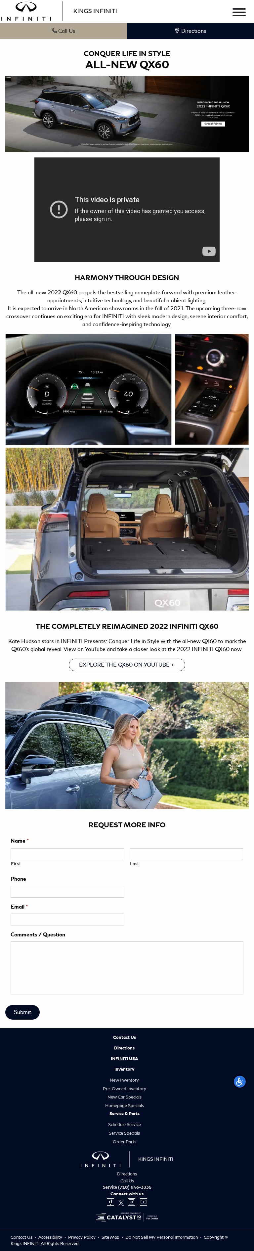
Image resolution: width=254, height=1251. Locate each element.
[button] (239, 1081)
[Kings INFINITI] (59, 10)
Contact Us (124, 1037)
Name (20, 841)
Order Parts (124, 1141)
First (16, 863)
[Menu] (239, 13)
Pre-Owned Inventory (124, 1088)
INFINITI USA (124, 1058)
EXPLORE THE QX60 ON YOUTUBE (124, 665)
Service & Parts (124, 1113)
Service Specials (124, 1133)
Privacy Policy (82, 1237)
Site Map (111, 1237)
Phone (18, 879)
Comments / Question (38, 934)
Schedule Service (124, 1124)
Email (19, 907)
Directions (124, 1048)
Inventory (124, 1069)
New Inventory (124, 1080)
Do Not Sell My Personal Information (162, 1237)
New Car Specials (124, 1097)
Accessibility (50, 1237)
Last (135, 863)
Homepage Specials (124, 1105)
